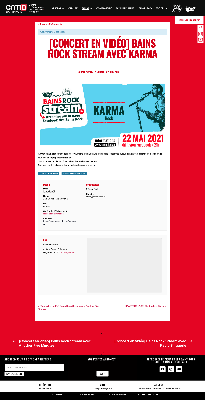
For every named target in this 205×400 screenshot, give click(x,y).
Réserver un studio (189, 20)
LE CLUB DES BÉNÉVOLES (147, 395)
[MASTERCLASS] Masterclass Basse (145, 306)
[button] (102, 373)
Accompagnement (104, 8)
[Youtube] (179, 369)
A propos (56, 8)
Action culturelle (125, 8)
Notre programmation (53, 214)
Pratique (160, 8)
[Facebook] (163, 369)
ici (95, 165)
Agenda (85, 8)
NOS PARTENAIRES (88, 395)
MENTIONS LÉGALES (117, 395)
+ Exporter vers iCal (74, 173)
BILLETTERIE (57, 395)
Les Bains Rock (145, 8)
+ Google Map (67, 252)
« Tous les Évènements (50, 24)
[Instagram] (171, 369)
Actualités (73, 8)
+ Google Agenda (48, 173)
